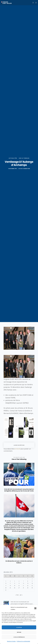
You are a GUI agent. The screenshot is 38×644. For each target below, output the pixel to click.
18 (10, 585)
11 (10, 583)
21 (23, 585)
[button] (35, 608)
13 (19, 583)
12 (14, 583)
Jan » (21, 595)
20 (19, 585)
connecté (17, 449)
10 (5, 583)
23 (32, 585)
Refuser (19, 632)
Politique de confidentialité (23, 641)
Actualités (13, 158)
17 (5, 585)
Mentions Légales (11, 641)
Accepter (19, 627)
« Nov (17, 595)
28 (23, 587)
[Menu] (35, 2)
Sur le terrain (24, 158)
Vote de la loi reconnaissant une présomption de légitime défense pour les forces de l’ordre (22, 603)
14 (23, 583)
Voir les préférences (19, 637)
